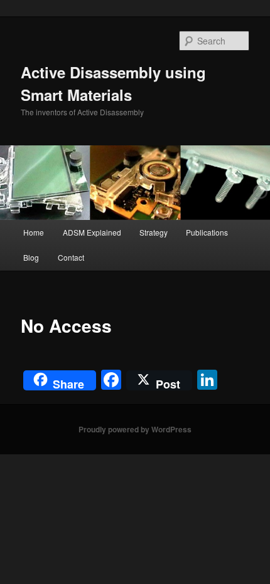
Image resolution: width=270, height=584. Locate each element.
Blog (31, 257)
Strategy (153, 232)
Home (33, 232)
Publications (207, 232)
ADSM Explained (92, 232)
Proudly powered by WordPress (135, 429)
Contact (71, 257)
